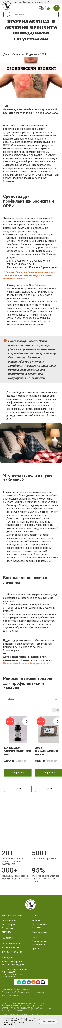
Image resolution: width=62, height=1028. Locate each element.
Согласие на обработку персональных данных (23, 992)
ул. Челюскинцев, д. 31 (13, 965)
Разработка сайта (10, 995)
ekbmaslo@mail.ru (13, 943)
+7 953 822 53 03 (12, 952)
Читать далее (10, 1024)
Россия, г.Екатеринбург (13, 961)
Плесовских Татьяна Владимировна (25, 663)
